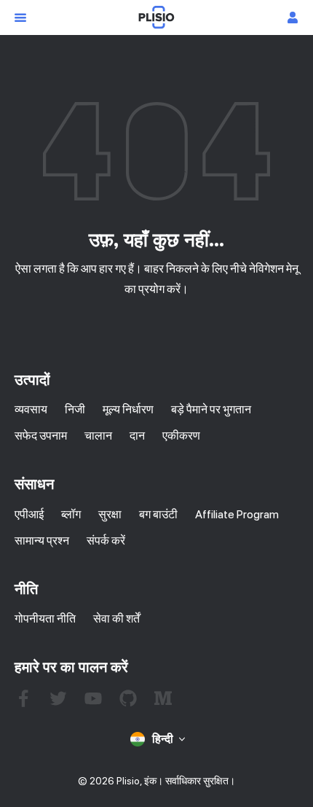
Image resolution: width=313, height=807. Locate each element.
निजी (75, 409)
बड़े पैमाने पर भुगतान (211, 409)
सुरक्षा (110, 514)
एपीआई (29, 514)
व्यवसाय (31, 409)
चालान (98, 436)
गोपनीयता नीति (45, 618)
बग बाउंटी (158, 514)
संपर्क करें (106, 540)
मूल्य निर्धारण (128, 409)
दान (137, 436)
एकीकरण (181, 436)
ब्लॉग (71, 514)
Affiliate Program (237, 514)
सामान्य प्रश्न (42, 540)
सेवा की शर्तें (116, 618)
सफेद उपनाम (41, 436)
